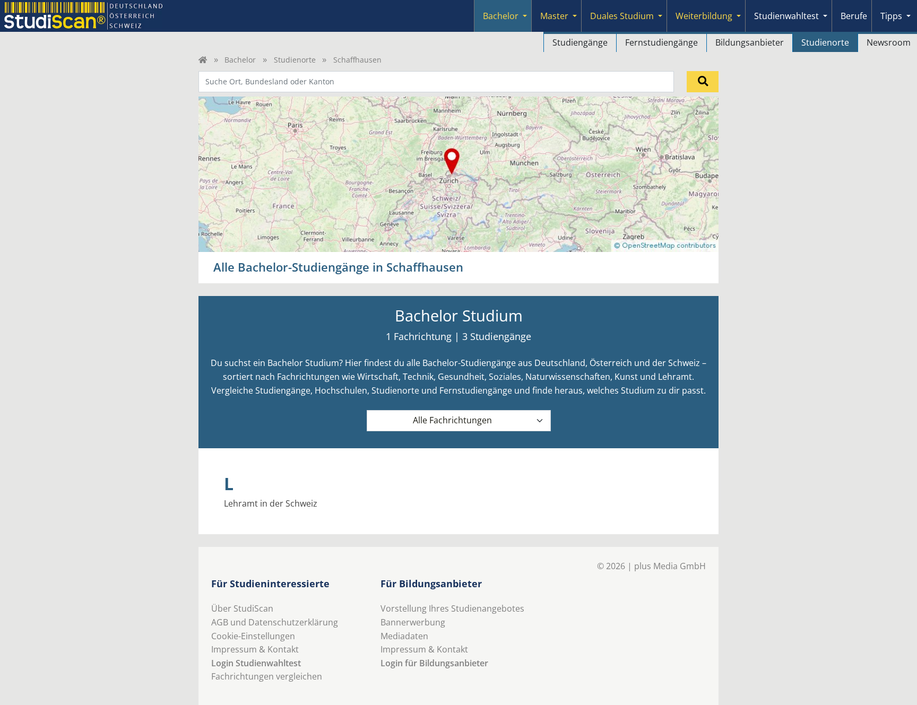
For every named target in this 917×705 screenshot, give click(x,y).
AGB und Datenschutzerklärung (274, 622)
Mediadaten (404, 636)
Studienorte (825, 42)
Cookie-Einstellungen (253, 636)
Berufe (854, 16)
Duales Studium (622, 16)
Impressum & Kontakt (255, 649)
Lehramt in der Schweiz (270, 503)
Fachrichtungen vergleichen (266, 676)
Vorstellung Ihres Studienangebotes (452, 608)
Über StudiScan (242, 608)
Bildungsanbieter (749, 42)
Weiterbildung (704, 16)
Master (554, 16)
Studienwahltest (786, 16)
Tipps (891, 16)
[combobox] (436, 81)
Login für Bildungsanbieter (434, 663)
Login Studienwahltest (256, 663)
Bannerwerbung (412, 622)
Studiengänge (580, 42)
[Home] (202, 60)
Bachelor (500, 16)
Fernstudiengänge (661, 42)
